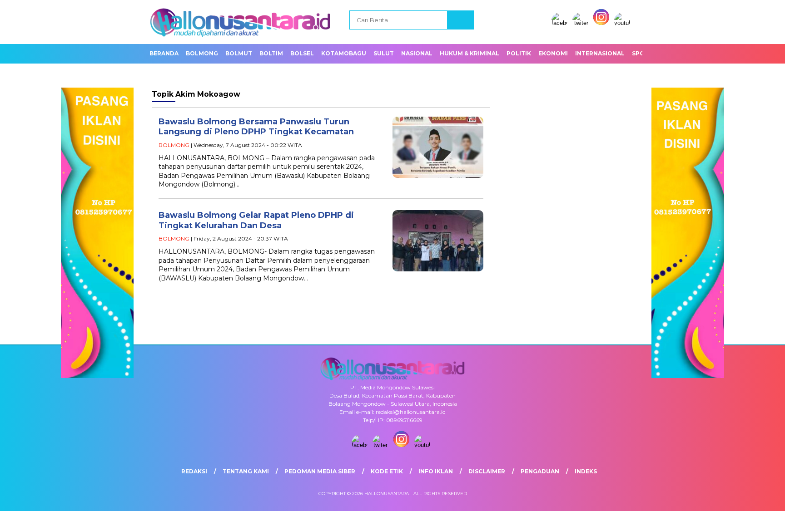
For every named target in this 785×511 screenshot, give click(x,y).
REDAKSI (194, 471)
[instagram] (602, 23)
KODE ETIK (387, 471)
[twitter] (581, 23)
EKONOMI (553, 53)
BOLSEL (302, 53)
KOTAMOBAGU (343, 53)
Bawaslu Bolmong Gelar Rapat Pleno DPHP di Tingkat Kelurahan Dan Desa (256, 220)
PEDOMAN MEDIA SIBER (319, 471)
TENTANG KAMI (246, 471)
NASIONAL (416, 53)
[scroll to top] (754, 496)
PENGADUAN (540, 471)
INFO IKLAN (435, 471)
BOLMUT (238, 53)
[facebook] (561, 23)
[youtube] (623, 23)
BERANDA (164, 53)
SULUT (383, 53)
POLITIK (519, 53)
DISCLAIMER (486, 471)
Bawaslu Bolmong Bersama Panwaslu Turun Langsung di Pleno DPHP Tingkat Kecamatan (256, 127)
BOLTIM (271, 53)
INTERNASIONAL (600, 53)
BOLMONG (202, 53)
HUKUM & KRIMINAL (469, 53)
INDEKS (586, 471)
